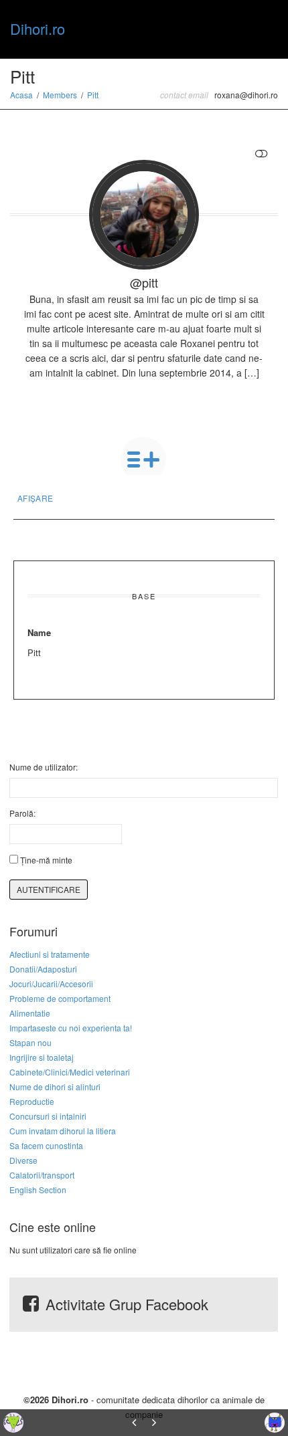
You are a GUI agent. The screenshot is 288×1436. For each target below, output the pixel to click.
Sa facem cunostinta (46, 1145)
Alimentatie (29, 1013)
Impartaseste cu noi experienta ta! (70, 1027)
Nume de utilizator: (43, 767)
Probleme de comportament (60, 998)
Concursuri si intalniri (47, 1116)
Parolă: (22, 813)
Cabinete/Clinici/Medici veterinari (69, 1072)
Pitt (92, 94)
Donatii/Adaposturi (43, 969)
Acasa (21, 94)
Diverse (23, 1160)
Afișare (35, 498)
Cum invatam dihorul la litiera (62, 1130)
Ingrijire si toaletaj (41, 1057)
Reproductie (31, 1101)
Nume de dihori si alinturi (54, 1086)
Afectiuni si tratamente (49, 954)
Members (60, 94)
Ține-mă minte (46, 859)
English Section (37, 1189)
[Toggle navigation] (263, 27)
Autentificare (48, 889)
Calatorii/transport (41, 1175)
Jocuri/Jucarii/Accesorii (51, 983)
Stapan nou (30, 1042)
